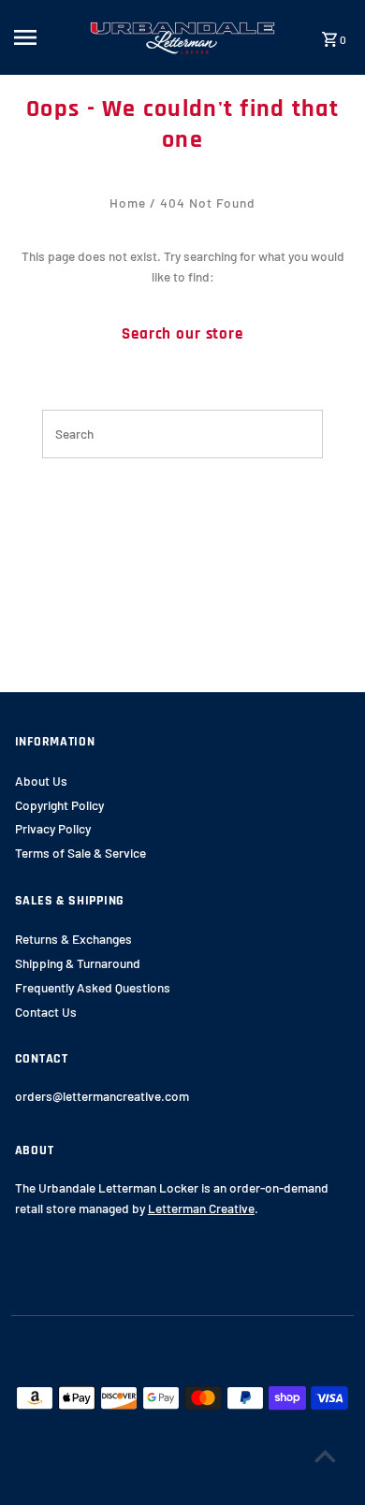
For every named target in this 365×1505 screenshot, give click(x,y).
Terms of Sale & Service (80, 853)
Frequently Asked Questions (92, 987)
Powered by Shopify (248, 1484)
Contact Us (46, 1012)
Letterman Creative (201, 1208)
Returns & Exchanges (73, 939)
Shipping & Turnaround (77, 963)
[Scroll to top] (325, 1456)
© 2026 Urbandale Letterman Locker (104, 1484)
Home (128, 202)
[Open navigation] (45, 37)
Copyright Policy (59, 805)
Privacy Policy (53, 828)
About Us (41, 781)
